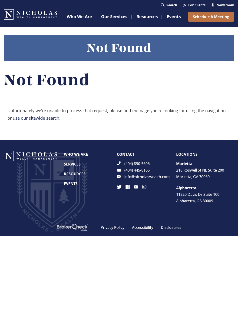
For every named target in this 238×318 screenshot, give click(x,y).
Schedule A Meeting (211, 16)
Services (72, 164)
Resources (75, 173)
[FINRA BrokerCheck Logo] (72, 227)
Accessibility (142, 227)
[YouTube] (136, 187)
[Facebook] (127, 187)
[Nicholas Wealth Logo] (30, 14)
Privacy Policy (112, 227)
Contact (125, 154)
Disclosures (171, 227)
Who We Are (76, 154)
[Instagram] (144, 187)
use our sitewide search (36, 118)
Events (71, 183)
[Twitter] (119, 187)
